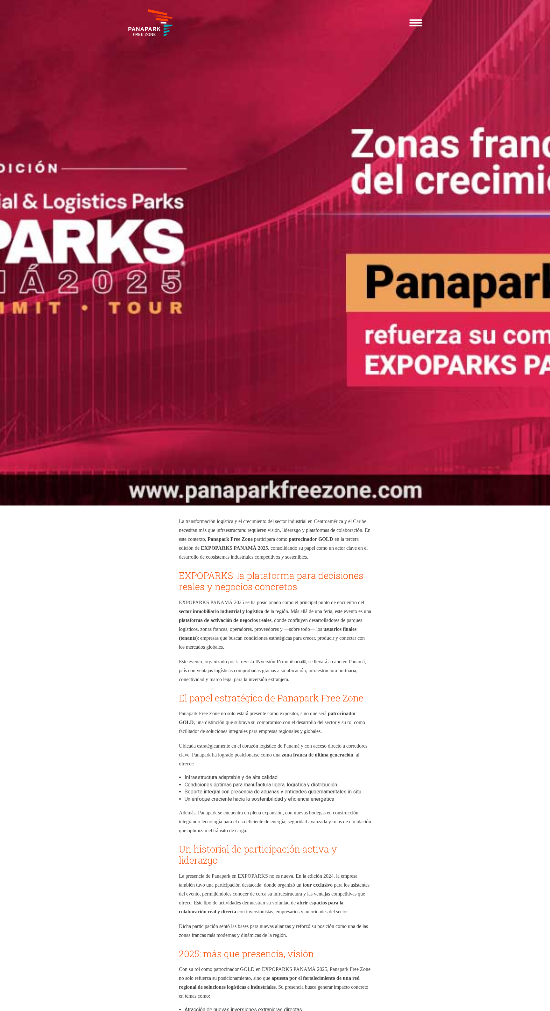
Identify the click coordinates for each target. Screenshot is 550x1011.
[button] (416, 23)
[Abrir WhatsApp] (534, 16)
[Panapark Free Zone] (150, 23)
